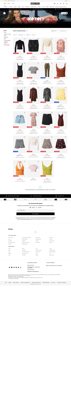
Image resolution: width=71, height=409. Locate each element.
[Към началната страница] (14, 263)
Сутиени (50, 239)
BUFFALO (9, 253)
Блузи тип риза (51, 240)
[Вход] (57, 3)
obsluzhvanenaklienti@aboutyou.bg (26, 219)
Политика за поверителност (25, 282)
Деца (13, 3)
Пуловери (10, 240)
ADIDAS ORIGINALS (52, 251)
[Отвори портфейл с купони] (54, 3)
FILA (50, 253)
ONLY (36, 248)
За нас (6, 282)
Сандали (50, 242)
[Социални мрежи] (9, 267)
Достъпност (53, 282)
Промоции (21, 34)
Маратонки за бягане (25, 242)
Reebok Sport (38, 251)
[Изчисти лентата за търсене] (66, 6)
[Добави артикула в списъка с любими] (24, 39)
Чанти (9, 239)
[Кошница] (66, 3)
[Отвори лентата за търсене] (56, 6)
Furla (36, 253)
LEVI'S (9, 250)
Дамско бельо (10, 237)
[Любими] (63, 3)
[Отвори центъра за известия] (60, 3)
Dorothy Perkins (24, 253)
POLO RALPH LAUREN (25, 251)
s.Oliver (50, 248)
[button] (55, 31)
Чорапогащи (38, 242)
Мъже (9, 3)
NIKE (9, 251)
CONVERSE (24, 250)
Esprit (9, 248)
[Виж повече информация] (20, 60)
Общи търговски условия (36, 282)
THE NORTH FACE (52, 250)
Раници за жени (38, 239)
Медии (10, 282)
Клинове (37, 240)
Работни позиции (16, 282)
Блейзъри (23, 240)
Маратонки (51, 237)
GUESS (23, 248)
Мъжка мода (38, 237)
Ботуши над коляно (11, 242)
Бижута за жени (24, 239)
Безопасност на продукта (61, 282)
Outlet (6, 0)
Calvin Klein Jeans (39, 250)
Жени (5, 3)
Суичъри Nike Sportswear (26, 237)
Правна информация (45, 282)
